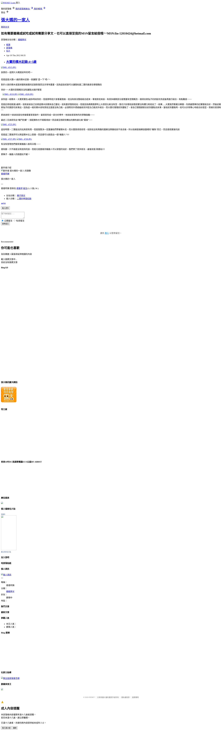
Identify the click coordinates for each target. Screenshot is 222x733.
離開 (14, 728)
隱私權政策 (125, 697)
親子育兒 (21, 195)
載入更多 (5, 208)
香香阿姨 (5, 174)
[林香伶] (8, 549)
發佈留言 (5, 224)
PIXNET (92, 697)
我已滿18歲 (6, 728)
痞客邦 (19, 188)
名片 (8, 51)
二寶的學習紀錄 (24, 199)
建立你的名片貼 (6, 552)
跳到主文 (5, 27)
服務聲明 (135, 697)
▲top (3, 203)
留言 (25, 188)
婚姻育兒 (22, 40)
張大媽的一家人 (15, 20)
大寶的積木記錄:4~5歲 (21, 61)
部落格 (9, 48)
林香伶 (3, 514)
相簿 (8, 45)
